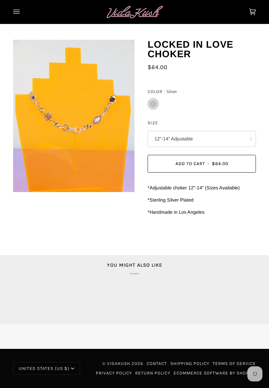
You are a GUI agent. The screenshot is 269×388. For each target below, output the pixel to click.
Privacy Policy (114, 373)
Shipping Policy (189, 363)
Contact (157, 363)
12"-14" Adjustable (174, 138)
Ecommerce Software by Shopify (215, 373)
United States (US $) (44, 368)
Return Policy (152, 373)
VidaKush (118, 363)
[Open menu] (23, 12)
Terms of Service (234, 363)
